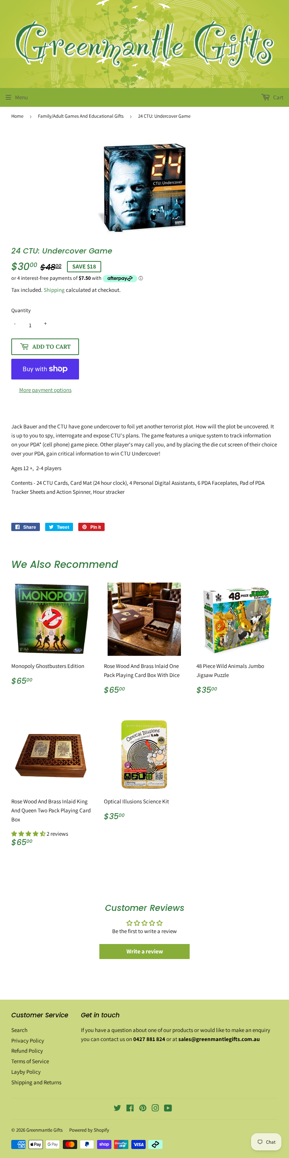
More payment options (45, 389)
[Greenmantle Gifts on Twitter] (117, 1108)
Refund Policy (27, 1050)
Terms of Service (30, 1061)
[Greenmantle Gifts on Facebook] (130, 1108)
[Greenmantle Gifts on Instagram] (155, 1108)
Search (19, 1030)
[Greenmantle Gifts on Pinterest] (143, 1108)
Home (17, 116)
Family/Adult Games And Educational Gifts (80, 116)
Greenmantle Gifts (44, 1130)
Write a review (144, 951)
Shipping (54, 289)
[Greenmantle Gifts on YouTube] (168, 1108)
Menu (21, 97)
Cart (277, 97)
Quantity (20, 310)
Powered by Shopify (89, 1130)
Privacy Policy (27, 1040)
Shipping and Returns (36, 1082)
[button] (29, 833)
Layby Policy (26, 1071)
